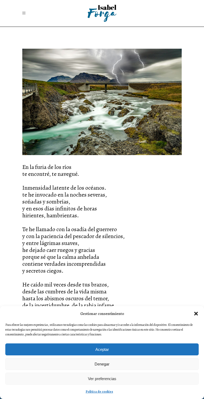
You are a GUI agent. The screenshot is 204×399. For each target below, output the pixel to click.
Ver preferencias (102, 378)
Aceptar (102, 349)
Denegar (102, 364)
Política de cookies (99, 391)
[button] (196, 313)
